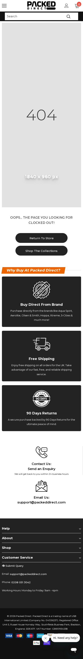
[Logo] (41, 5)
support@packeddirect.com (28, 574)
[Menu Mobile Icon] (4, 5)
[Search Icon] (15, 6)
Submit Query (14, 565)
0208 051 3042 (21, 582)
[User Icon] (66, 6)
